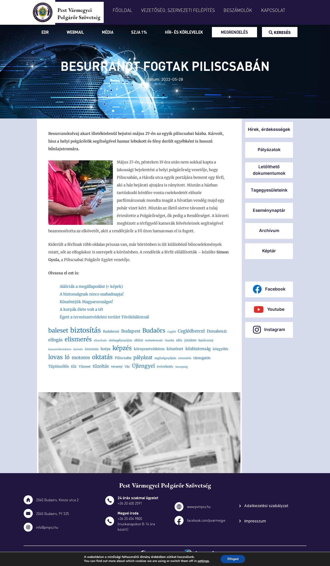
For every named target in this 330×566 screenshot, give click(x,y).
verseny (117, 367)
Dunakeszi (217, 331)
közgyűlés (220, 349)
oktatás (102, 357)
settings (203, 561)
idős (179, 340)
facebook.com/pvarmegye (206, 520)
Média (107, 32)
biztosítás (85, 330)
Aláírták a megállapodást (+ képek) (91, 286)
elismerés (78, 339)
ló (67, 357)
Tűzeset (85, 367)
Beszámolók (238, 10)
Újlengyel (143, 366)
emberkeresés (154, 340)
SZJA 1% (139, 32)
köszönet (175, 349)
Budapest (130, 331)
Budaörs (153, 330)
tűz (74, 366)
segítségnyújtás (165, 358)
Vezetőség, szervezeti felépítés (178, 10)
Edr (45, 32)
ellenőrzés (100, 340)
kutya (105, 349)
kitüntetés (92, 349)
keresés (78, 349)
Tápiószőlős (58, 366)
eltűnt (138, 340)
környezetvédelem (149, 349)
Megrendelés (234, 32)
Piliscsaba (123, 358)
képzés (122, 348)
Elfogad (232, 559)
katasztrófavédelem (59, 349)
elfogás (55, 339)
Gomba (169, 340)
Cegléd (171, 331)
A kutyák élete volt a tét (81, 309)
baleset (58, 330)
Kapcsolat (273, 10)
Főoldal (122, 10)
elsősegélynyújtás (120, 340)
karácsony (205, 340)
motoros (81, 357)
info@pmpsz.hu (47, 527)
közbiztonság (198, 348)
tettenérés (184, 358)
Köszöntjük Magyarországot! (86, 301)
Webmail (75, 32)
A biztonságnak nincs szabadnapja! (92, 294)
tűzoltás (101, 366)
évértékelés (165, 367)
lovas (55, 357)
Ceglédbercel (191, 331)
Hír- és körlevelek (184, 32)
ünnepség (181, 366)
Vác (127, 367)
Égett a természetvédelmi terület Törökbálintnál (104, 317)
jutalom (190, 340)
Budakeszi (111, 331)
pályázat (142, 357)
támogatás (202, 358)
